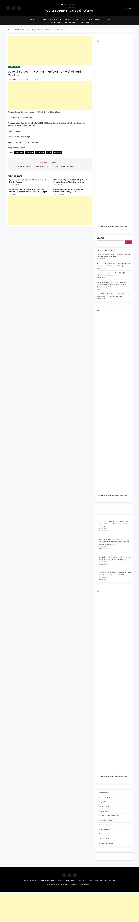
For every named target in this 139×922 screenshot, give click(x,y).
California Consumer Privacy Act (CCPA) (56, 19)
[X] (19, 8)
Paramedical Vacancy (106, 820)
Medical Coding (104, 806)
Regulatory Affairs (105, 834)
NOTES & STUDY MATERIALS (109, 815)
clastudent (12, 79)
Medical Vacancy (104, 811)
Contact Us (81, 19)
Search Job (70, 22)
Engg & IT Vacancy (105, 802)
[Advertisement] (50, 50)
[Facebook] (8, 8)
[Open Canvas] (7, 20)
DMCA (109, 19)
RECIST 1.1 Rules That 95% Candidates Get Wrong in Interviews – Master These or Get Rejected (113, 524)
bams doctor (19, 152)
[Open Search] (132, 21)
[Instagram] (14, 8)
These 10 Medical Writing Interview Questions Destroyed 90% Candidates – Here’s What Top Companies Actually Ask (112, 284)
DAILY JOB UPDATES (97, 19)
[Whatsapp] (75, 875)
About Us (31, 19)
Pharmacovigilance (105, 825)
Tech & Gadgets (104, 838)
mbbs (49, 152)
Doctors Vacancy (104, 797)
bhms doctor (40, 152)
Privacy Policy (56, 22)
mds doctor (57, 152)
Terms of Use (83, 22)
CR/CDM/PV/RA (14, 67)
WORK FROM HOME (106, 843)
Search (101, 238)
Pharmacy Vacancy (105, 829)
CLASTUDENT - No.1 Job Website (69, 10)
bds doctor (30, 152)
